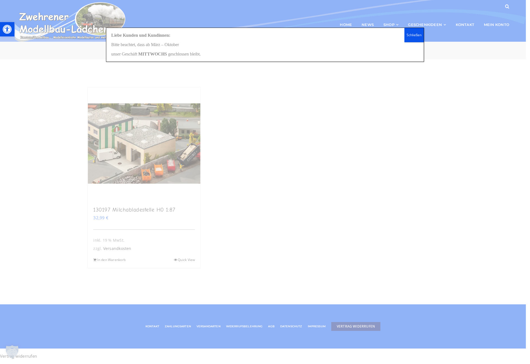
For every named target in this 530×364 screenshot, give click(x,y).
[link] (7, 29)
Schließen (414, 35)
